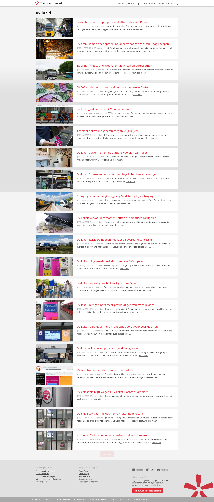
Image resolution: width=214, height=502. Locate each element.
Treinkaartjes (134, 3)
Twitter (152, 470)
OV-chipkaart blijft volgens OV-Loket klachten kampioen (113, 392)
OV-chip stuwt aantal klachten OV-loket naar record (110, 413)
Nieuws (121, 3)
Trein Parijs (83, 471)
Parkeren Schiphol (86, 476)
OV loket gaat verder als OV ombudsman (103, 109)
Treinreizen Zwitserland (45, 471)
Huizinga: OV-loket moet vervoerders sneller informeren (112, 435)
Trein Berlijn (84, 473)
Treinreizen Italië (42, 473)
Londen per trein (85, 479)
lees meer (139, 29)
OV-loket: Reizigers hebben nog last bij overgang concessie (114, 239)
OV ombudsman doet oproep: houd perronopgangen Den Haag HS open (123, 44)
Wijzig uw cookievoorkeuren (138, 499)
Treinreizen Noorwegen (45, 476)
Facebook (140, 470)
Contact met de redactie (61, 499)
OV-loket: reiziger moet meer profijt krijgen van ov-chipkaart (115, 305)
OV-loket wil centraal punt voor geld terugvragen (108, 348)
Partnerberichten (79, 499)
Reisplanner (150, 3)
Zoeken (176, 3)
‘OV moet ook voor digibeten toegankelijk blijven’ (108, 131)
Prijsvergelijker (41, 482)
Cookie (112, 499)
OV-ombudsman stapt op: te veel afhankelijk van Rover (112, 22)
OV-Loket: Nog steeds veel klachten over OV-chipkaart (111, 261)
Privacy (120, 499)
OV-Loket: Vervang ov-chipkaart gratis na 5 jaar (107, 283)
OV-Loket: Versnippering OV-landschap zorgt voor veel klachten (117, 326)
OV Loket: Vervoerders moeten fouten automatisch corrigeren (116, 218)
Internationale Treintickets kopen (49, 479)
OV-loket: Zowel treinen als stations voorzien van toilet (112, 152)
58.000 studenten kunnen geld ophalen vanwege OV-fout (114, 87)
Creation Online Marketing (97, 499)
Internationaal (166, 3)
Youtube (164, 470)
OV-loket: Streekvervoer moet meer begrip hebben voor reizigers (118, 174)
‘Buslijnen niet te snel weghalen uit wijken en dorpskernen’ (115, 65)
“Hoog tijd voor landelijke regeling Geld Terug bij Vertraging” (116, 196)
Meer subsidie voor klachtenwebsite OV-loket (105, 370)
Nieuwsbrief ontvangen (148, 490)
